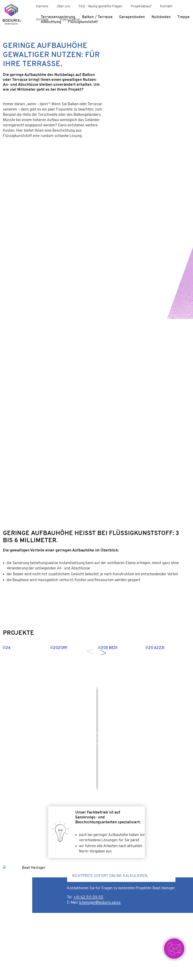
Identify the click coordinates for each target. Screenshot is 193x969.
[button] (102, 652)
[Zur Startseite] (16, 14)
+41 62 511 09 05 (88, 897)
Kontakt (166, 6)
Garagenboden (132, 17)
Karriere (42, 6)
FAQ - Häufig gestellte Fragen (100, 6)
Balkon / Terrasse (97, 17)
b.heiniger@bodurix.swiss (100, 902)
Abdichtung (51, 22)
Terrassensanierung (58, 17)
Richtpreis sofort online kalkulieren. (110, 876)
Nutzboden (161, 17)
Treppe (183, 17)
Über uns (63, 6)
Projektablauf (141, 6)
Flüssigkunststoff (83, 22)
